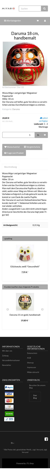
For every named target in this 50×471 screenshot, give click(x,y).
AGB (29, 358)
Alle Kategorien (13, 20)
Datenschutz (32, 353)
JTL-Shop (30, 463)
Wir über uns (7, 351)
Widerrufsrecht (33, 372)
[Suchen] (44, 8)
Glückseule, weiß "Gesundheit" (25, 266)
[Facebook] (46, 439)
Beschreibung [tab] (10, 167)
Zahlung (5, 356)
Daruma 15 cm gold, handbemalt (25, 314)
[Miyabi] (8, 8)
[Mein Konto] (45, 21)
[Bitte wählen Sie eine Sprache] (12, 443)
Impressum (31, 367)
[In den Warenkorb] (45, 135)
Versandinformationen (11, 360)
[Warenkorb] (38, 21)
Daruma (16, 109)
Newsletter (6, 365)
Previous (7, 309)
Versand (39, 450)
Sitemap (30, 363)
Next (42, 309)
